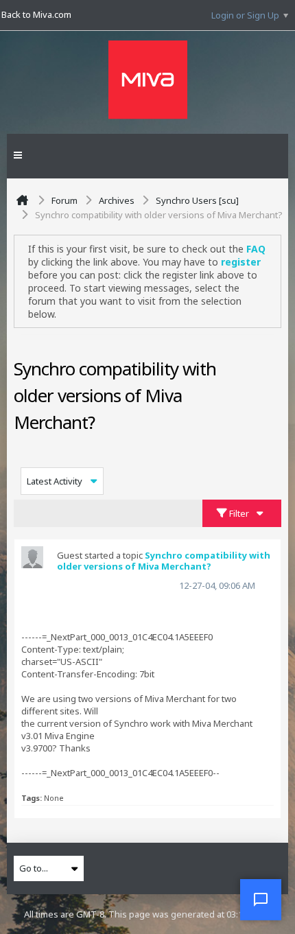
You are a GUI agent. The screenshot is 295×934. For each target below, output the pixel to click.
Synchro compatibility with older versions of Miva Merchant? (163, 560)
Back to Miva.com (36, 14)
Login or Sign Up (245, 15)
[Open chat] (260, 899)
